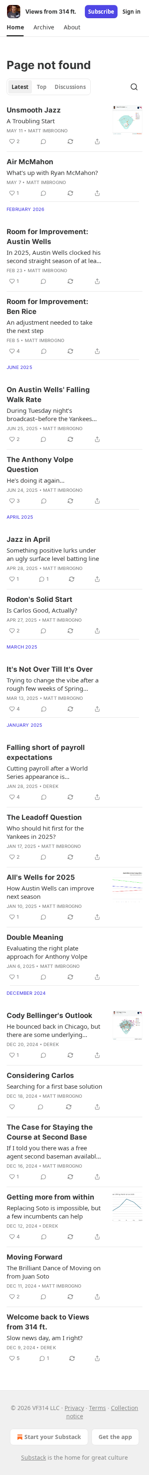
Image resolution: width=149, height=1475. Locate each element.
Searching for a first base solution (54, 1086)
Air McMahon (30, 162)
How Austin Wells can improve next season (50, 892)
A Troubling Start (31, 121)
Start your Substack (52, 1437)
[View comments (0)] (43, 141)
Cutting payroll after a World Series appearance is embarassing (47, 772)
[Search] (134, 87)
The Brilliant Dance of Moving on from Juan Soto (54, 1272)
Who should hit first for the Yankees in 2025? (45, 832)
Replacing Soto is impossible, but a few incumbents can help (54, 1212)
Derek (50, 786)
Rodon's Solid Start (39, 599)
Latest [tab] (20, 87)
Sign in (132, 11)
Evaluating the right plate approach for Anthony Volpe (47, 952)
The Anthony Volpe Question (40, 464)
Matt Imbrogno (48, 131)
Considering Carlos (40, 1075)
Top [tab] (41, 87)
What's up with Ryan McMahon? (52, 172)
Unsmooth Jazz (34, 110)
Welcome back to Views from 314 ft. (48, 1322)
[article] (74, 125)
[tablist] (49, 87)
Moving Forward (34, 1257)
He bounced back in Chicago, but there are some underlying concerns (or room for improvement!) (53, 1030)
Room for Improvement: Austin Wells (47, 236)
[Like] (12, 1107)
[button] (15, 27)
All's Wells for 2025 (41, 877)
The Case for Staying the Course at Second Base (50, 1132)
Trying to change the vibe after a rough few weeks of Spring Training (53, 684)
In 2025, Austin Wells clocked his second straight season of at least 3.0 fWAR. (54, 256)
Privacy (74, 1408)
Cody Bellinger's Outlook (49, 1015)
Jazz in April (28, 539)
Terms (97, 1408)
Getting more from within (50, 1197)
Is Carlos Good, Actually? (42, 610)
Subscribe (101, 11)
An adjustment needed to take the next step (49, 326)
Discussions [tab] (70, 87)
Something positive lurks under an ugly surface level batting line (53, 554)
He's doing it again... (36, 480)
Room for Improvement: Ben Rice (47, 306)
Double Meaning (35, 937)
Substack (33, 1457)
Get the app (115, 1437)
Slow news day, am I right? (45, 1338)
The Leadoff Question (44, 817)
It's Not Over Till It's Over (50, 669)
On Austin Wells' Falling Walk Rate (48, 395)
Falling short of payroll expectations (46, 752)
